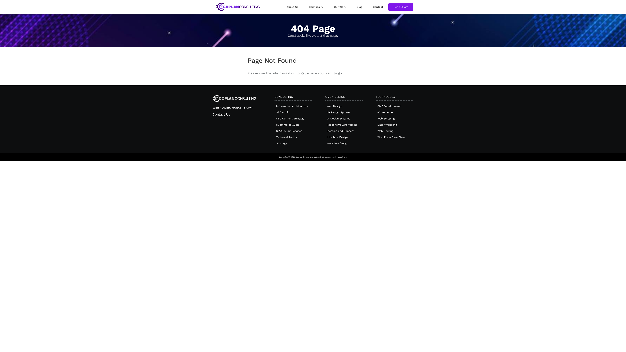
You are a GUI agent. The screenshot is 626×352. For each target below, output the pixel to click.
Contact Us (221, 114)
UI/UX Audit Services (289, 130)
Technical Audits (286, 137)
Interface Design (337, 137)
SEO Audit (282, 112)
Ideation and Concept (340, 130)
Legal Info (342, 157)
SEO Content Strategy (290, 118)
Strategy (281, 143)
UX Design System (338, 112)
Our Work (340, 6)
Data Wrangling (387, 124)
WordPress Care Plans (391, 137)
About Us (292, 6)
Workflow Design (337, 143)
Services (314, 6)
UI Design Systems (338, 118)
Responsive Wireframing (342, 124)
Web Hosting (385, 130)
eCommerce (385, 112)
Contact (378, 6)
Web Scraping (386, 118)
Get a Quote (401, 6)
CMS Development (389, 106)
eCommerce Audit (287, 124)
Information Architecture (292, 106)
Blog (359, 6)
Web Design (334, 106)
